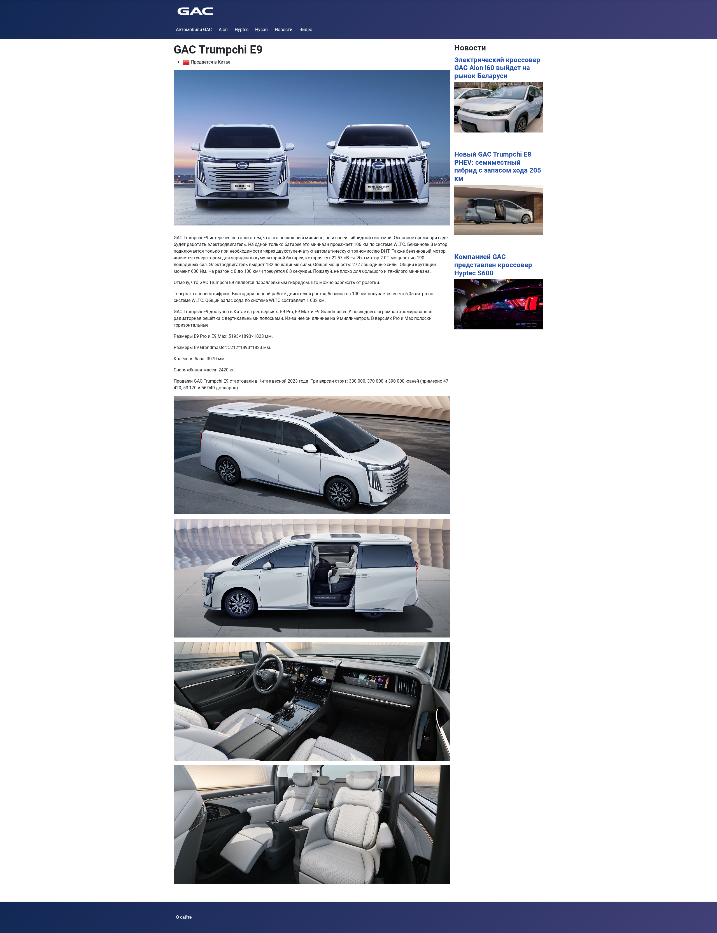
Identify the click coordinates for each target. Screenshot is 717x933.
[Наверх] (707, 923)
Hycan (261, 29)
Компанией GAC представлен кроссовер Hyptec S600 (493, 265)
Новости (283, 29)
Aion (223, 29)
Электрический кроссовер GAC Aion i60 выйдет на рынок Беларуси (497, 68)
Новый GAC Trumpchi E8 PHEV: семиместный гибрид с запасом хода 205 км (497, 166)
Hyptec (241, 29)
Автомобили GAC (194, 29)
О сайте (184, 917)
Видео (305, 29)
